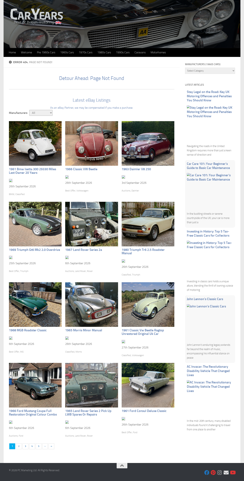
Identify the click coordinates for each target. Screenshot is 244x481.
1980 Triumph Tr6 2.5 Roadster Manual (143, 251)
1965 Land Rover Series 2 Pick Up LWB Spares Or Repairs (88, 412)
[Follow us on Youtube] (232, 472)
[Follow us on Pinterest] (213, 472)
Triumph (24, 271)
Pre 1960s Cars (46, 52)
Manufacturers (18, 113)
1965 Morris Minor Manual (83, 330)
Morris (79, 351)
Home (12, 52)
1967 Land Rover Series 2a (83, 250)
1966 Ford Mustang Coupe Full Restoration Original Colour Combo (33, 412)
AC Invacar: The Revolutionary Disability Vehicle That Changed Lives (208, 371)
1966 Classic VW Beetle (81, 169)
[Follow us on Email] (226, 472)
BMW (11, 194)
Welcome (26, 52)
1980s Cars (104, 52)
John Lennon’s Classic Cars (205, 299)
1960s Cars (67, 52)
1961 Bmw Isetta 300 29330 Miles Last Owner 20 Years (32, 171)
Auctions (126, 190)
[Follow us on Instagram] (219, 472)
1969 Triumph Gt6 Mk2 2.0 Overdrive (34, 250)
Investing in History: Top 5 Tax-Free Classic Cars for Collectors (208, 233)
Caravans (140, 52)
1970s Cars (85, 52)
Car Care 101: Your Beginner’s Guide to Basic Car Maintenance (208, 166)
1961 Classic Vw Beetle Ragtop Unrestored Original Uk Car (143, 332)
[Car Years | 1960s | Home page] (37, 16)
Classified (20, 194)
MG (22, 351)
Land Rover (80, 271)
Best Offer (70, 190)
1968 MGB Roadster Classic (28, 330)
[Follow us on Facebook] (206, 472)
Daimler (135, 190)
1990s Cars (123, 52)
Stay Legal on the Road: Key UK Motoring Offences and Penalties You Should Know (209, 96)
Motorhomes (158, 52)
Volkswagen (82, 190)
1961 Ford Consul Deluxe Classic (144, 411)
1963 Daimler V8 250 (136, 169)
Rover (90, 271)
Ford (21, 435)
